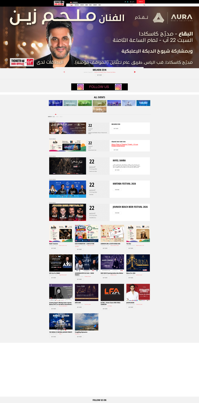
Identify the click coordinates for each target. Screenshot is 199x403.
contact (95, 5)
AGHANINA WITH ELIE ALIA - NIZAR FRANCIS (84, 274)
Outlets (82, 5)
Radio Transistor (53, 244)
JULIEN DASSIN (130, 303)
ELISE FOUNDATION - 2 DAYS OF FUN (84, 244)
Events (71, 5)
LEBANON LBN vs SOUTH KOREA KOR (110, 244)
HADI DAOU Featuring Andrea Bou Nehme (112, 273)
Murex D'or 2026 (130, 273)
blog (90, 5)
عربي (133, 2)
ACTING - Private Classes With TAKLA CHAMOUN (110, 303)
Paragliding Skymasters (81, 332)
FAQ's (100, 5)
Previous (77, 5)
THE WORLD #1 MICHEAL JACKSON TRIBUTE (60, 332)
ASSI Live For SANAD (54, 273)
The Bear (128, 244)
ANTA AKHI (78, 303)
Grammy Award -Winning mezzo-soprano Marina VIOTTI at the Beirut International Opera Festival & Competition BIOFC (60, 304)
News (86, 5)
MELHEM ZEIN (99, 69)
